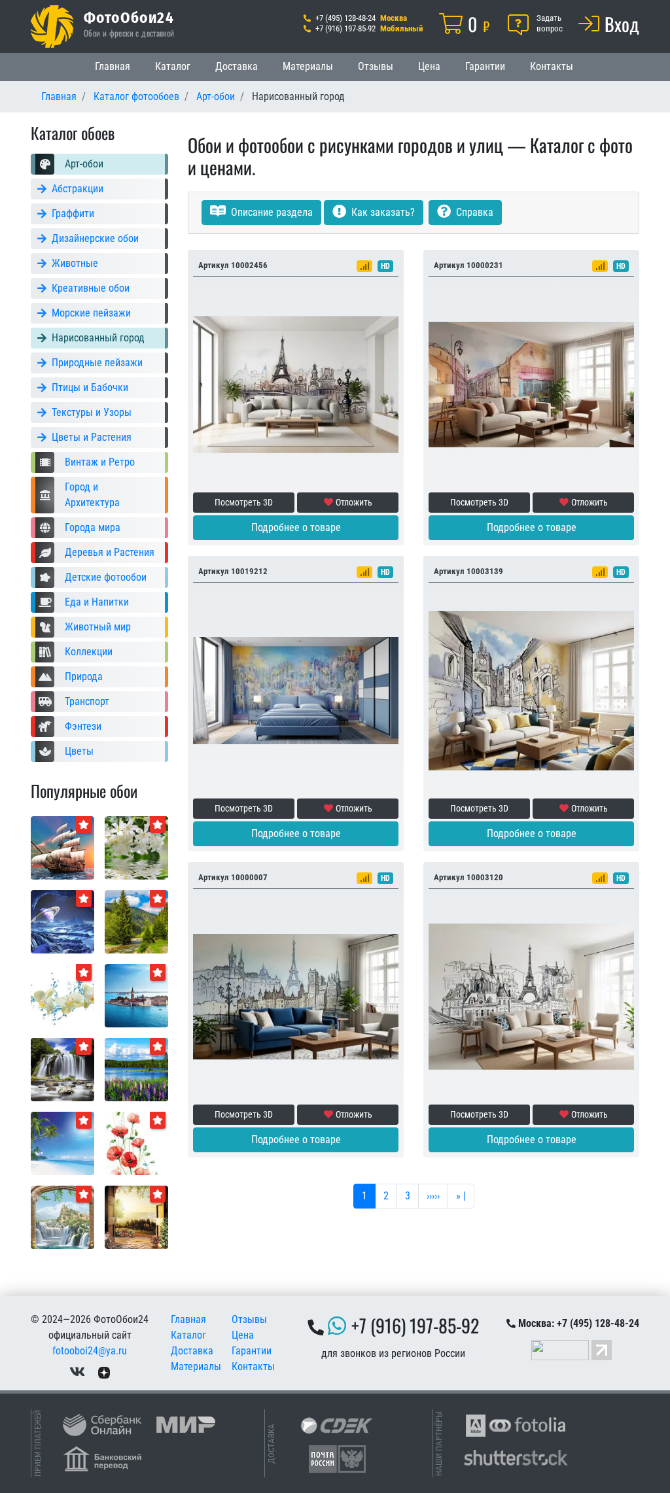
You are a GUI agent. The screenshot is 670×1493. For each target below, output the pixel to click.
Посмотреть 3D (244, 502)
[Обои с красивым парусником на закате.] (62, 847)
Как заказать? (382, 212)
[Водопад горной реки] (62, 1069)
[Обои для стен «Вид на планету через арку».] (62, 921)
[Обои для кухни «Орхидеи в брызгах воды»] (62, 995)
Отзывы (375, 66)
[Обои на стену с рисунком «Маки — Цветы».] (136, 1143)
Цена (429, 66)
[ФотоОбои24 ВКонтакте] (77, 1371)
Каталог (172, 66)
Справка (473, 212)
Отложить (354, 502)
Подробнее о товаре (296, 527)
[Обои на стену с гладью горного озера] (136, 1069)
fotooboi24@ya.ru (89, 1351)
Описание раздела (270, 212)
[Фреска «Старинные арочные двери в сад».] (136, 1216)
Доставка (236, 66)
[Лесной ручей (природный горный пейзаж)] (136, 921)
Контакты (551, 66)
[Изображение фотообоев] (136, 995)
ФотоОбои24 (129, 17)
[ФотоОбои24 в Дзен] (104, 1371)
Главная (112, 66)
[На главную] (52, 26)
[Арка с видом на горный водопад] (62, 1216)
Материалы (308, 66)
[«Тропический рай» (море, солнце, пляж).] (62, 1143)
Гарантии (485, 66)
